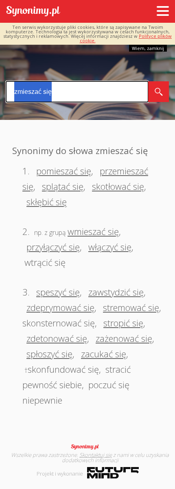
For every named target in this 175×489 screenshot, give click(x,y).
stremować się (131, 307)
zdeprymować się (60, 307)
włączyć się (109, 247)
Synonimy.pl (33, 11)
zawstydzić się (116, 292)
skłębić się (46, 202)
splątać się (62, 186)
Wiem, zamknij (148, 48)
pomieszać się (63, 171)
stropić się (123, 323)
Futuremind (113, 472)
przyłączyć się (53, 247)
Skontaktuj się (95, 455)
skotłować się (118, 186)
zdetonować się (56, 338)
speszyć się (58, 292)
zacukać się (103, 354)
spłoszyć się (49, 354)
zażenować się (124, 338)
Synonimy (87, 446)
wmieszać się (93, 231)
